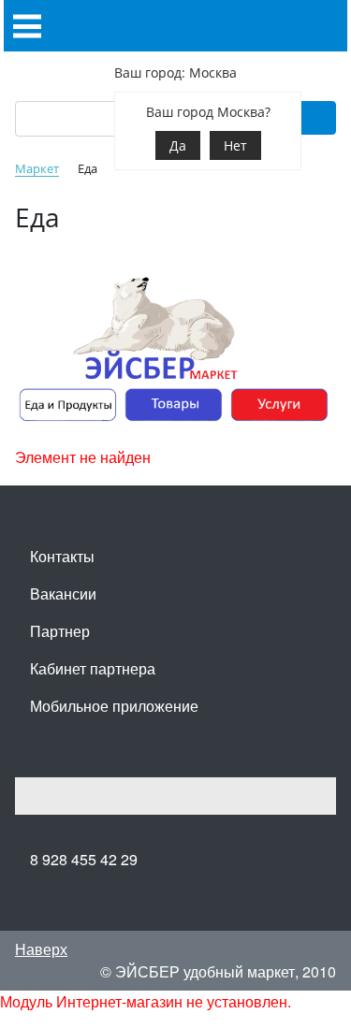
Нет (235, 145)
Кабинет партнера (92, 668)
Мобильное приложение (114, 706)
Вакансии (63, 593)
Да (177, 145)
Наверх (41, 949)
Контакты (62, 556)
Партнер (60, 631)
